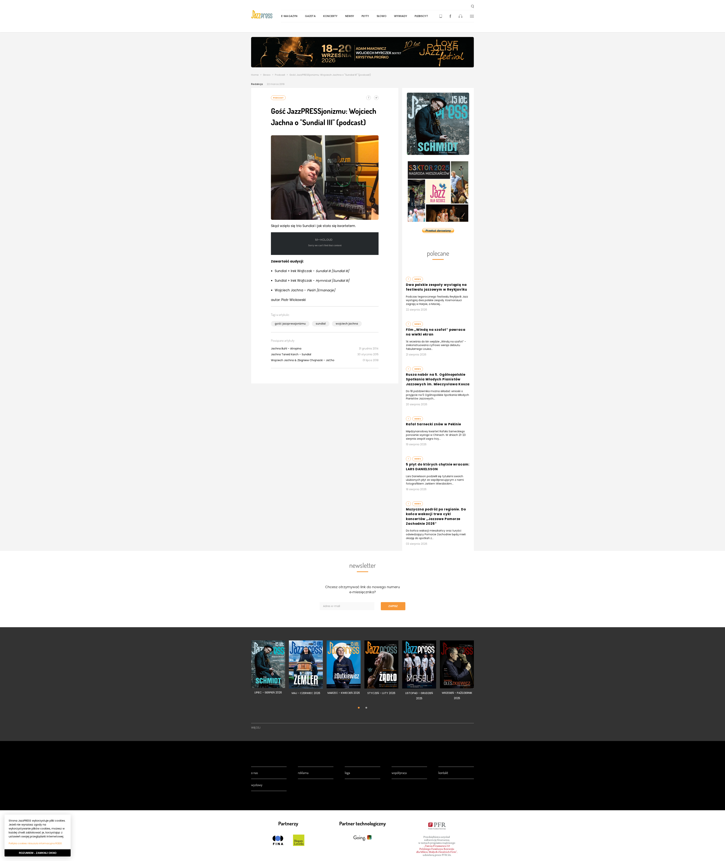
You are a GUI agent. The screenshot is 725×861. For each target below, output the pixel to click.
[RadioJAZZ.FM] (460, 16)
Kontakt (443, 773)
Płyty (365, 16)
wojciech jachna (347, 323)
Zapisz (393, 606)
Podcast (280, 75)
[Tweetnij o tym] (376, 97)
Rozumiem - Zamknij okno (37, 852)
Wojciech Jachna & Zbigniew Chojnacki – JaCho (302, 360)
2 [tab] (366, 708)
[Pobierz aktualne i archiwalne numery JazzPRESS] (441, 16)
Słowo (382, 16)
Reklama (303, 773)
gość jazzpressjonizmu (290, 323)
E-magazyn (289, 16)
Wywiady (400, 16)
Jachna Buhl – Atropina (286, 348)
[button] (472, 7)
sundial (321, 323)
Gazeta (310, 16)
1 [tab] (358, 708)
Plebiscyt (421, 16)
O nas (254, 773)
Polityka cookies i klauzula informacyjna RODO (35, 843)
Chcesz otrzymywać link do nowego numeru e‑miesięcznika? (362, 589)
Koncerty (330, 16)
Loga (347, 773)
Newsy (349, 16)
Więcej (255, 727)
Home (255, 75)
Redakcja (257, 84)
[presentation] (266, 14)
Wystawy (256, 785)
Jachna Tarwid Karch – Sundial (291, 354)
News (417, 279)
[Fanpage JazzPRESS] (450, 16)
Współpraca (399, 773)
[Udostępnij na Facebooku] (368, 97)
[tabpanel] (268, 669)
